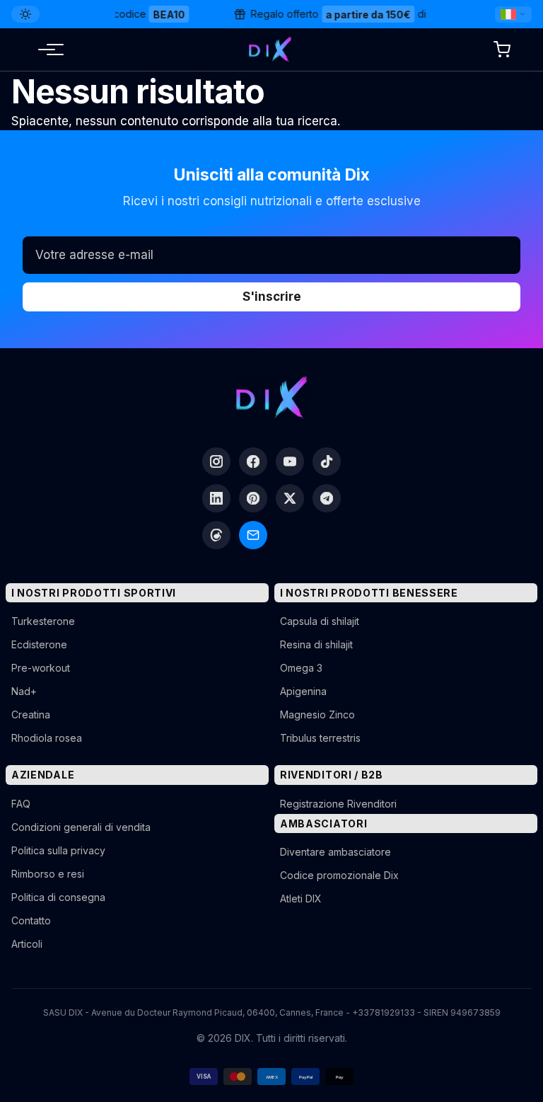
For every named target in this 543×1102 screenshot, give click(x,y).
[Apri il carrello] (502, 49)
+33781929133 (383, 1012)
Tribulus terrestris (320, 738)
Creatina (30, 714)
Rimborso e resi (47, 874)
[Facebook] (253, 461)
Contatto (31, 920)
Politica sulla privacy (58, 850)
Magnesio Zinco (317, 714)
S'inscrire (272, 296)
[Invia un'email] (253, 535)
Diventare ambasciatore (335, 852)
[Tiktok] (327, 461)
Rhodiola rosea (46, 738)
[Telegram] (327, 498)
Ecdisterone (39, 644)
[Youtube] (290, 461)
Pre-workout (40, 668)
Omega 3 (301, 668)
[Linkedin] (216, 498)
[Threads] (216, 535)
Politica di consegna (58, 897)
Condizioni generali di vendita (81, 827)
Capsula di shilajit (319, 621)
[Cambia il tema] (25, 14)
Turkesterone (43, 621)
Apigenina (303, 691)
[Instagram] (216, 461)
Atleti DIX (301, 898)
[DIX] (270, 49)
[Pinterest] (253, 498)
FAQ (20, 804)
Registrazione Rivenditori (338, 804)
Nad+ (24, 691)
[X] (290, 498)
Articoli (26, 944)
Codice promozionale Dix (339, 875)
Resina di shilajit (316, 644)
